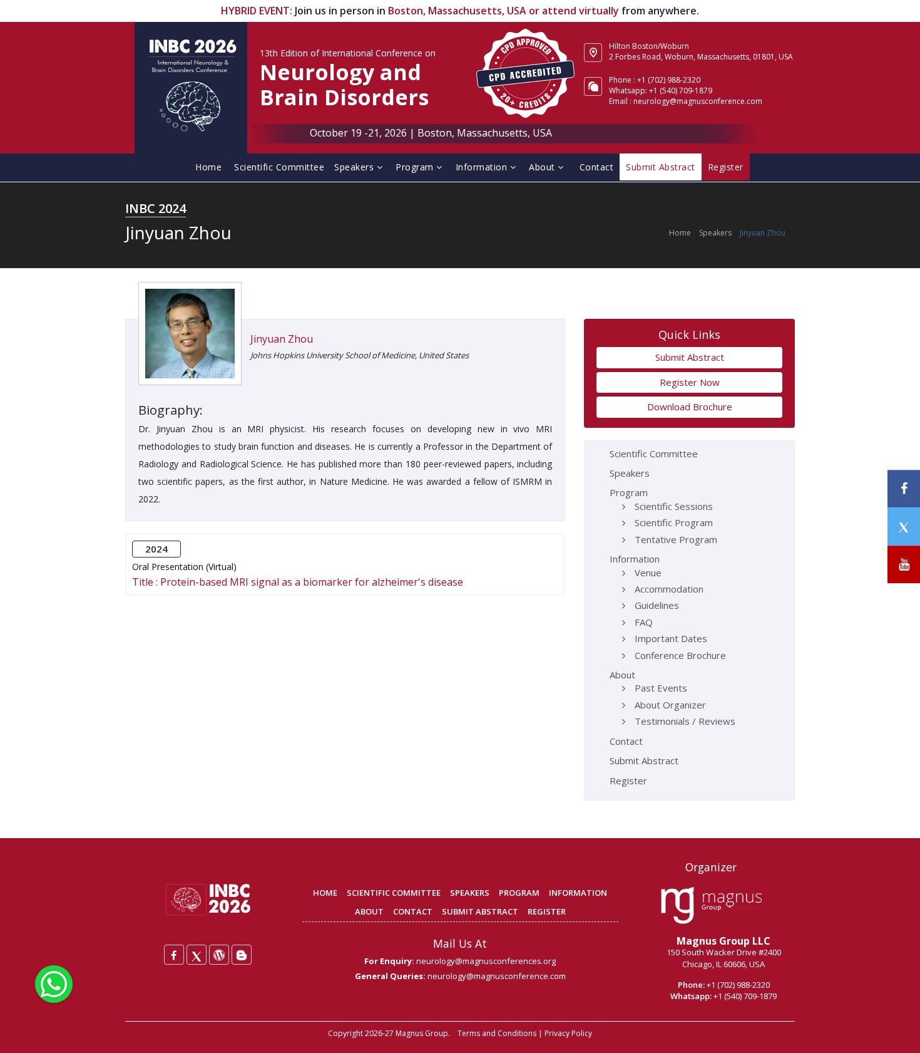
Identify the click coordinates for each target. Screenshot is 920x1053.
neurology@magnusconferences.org (486, 961)
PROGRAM (519, 892)
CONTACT (412, 911)
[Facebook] (174, 955)
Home (208, 167)
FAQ (644, 622)
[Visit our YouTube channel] (903, 565)
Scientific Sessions (674, 506)
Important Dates (671, 638)
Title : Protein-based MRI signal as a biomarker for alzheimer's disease (297, 582)
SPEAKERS (469, 892)
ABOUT (369, 911)
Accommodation (669, 589)
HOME (325, 892)
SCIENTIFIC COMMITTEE (394, 892)
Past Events (661, 688)
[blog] (242, 955)
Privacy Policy (568, 1033)
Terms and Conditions (496, 1033)
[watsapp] (54, 983)
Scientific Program (674, 522)
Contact (597, 167)
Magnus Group (422, 1033)
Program (416, 167)
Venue (648, 572)
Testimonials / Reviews (685, 721)
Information (483, 167)
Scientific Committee (279, 167)
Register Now (690, 382)
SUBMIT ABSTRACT (480, 911)
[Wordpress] (219, 955)
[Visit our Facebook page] (903, 489)
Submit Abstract (689, 357)
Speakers (355, 167)
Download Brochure (689, 406)
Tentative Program (676, 539)
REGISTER (547, 911)
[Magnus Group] (711, 906)
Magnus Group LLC (723, 941)
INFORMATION (578, 892)
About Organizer (670, 704)
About (543, 167)
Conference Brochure (680, 655)
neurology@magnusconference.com (697, 101)
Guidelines (657, 605)
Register (628, 780)
